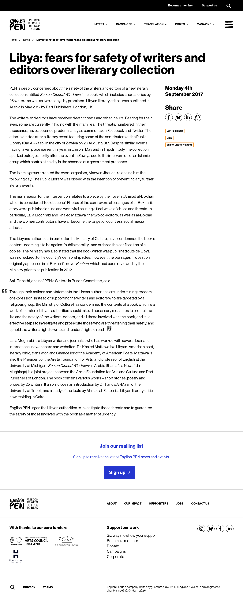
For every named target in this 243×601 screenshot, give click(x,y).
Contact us (200, 503)
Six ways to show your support (132, 535)
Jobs (180, 503)
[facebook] (220, 528)
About (112, 503)
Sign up (117, 472)
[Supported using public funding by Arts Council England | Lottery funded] (28, 541)
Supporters (158, 503)
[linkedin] (230, 528)
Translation (153, 24)
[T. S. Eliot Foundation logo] (67, 541)
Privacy (29, 587)
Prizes (180, 24)
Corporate (115, 556)
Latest (99, 24)
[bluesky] (211, 528)
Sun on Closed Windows (179, 144)
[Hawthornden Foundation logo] (15, 556)
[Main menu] (229, 24)
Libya (169, 137)
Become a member (122, 540)
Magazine (204, 24)
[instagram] (201, 528)
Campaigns (124, 24)
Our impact (132, 503)
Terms (48, 587)
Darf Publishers (175, 130)
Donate (113, 546)
